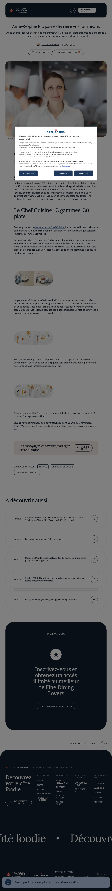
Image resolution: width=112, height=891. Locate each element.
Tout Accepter (84, 173)
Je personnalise (28, 173)
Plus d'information (65, 166)
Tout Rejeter (63, 173)
